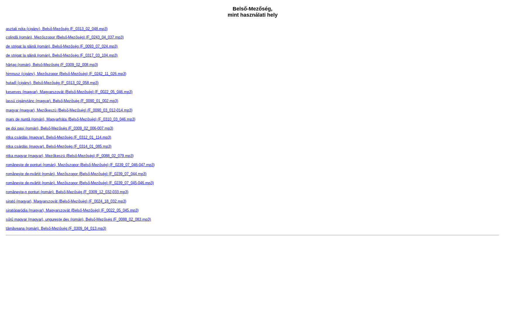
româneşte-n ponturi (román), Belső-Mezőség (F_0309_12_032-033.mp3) (67, 192)
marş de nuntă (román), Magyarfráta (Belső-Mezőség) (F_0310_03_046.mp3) (70, 119)
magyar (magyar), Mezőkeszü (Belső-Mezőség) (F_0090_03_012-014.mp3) (69, 110)
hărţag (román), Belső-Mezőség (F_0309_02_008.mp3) (52, 64)
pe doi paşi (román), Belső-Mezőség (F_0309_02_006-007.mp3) (59, 128)
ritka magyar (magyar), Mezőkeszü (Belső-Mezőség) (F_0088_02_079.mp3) (70, 156)
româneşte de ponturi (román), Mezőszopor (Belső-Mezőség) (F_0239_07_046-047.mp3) (80, 165)
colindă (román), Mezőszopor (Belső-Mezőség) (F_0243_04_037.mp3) (65, 37)
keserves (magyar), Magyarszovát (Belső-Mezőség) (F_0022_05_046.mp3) (69, 92)
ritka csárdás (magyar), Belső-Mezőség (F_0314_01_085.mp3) (58, 146)
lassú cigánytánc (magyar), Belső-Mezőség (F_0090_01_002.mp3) (62, 101)
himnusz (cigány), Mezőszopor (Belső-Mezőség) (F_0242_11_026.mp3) (66, 74)
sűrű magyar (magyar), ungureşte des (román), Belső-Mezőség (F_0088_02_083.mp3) (78, 219)
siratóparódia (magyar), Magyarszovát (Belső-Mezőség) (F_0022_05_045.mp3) (72, 210)
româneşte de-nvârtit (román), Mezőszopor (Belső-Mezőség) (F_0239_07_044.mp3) (76, 174)
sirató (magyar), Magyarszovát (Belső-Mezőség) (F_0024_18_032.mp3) (66, 201)
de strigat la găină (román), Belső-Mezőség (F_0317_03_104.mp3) (61, 55)
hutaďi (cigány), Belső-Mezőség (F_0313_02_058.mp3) (52, 83)
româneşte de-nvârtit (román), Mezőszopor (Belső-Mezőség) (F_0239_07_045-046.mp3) (80, 183)
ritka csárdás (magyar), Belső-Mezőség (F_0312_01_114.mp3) (58, 137)
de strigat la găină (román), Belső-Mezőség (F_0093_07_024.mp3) (61, 46)
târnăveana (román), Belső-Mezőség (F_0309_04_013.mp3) (56, 228)
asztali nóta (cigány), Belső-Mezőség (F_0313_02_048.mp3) (57, 29)
